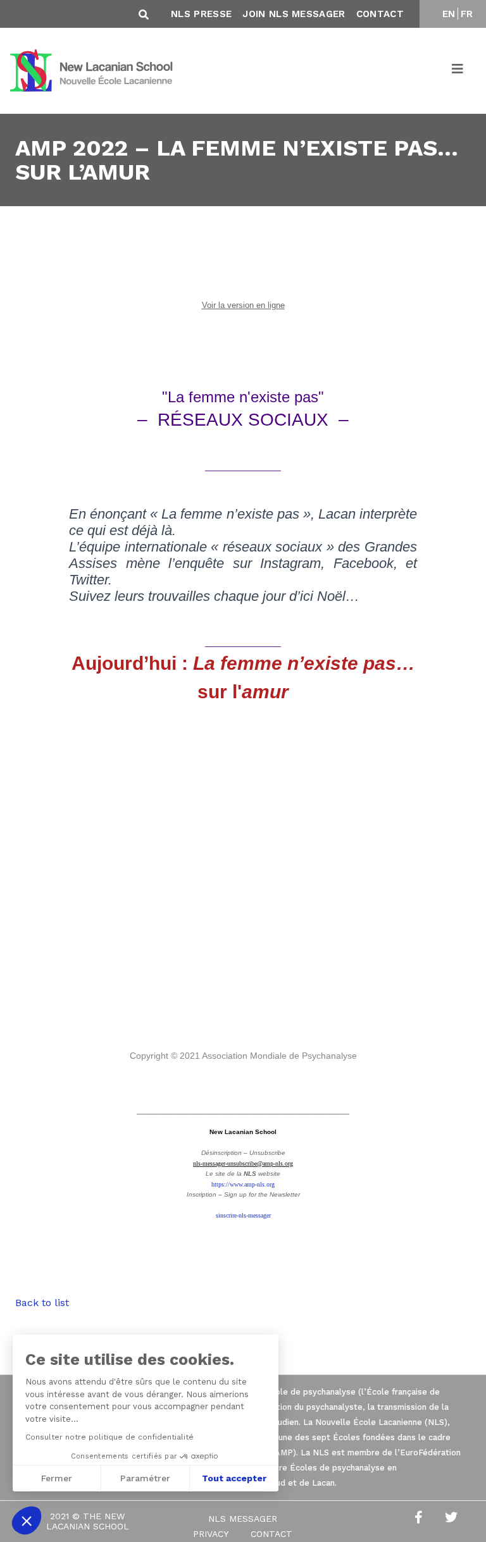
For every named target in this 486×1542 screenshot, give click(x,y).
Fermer (56, 1478)
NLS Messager (242, 1519)
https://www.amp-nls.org (243, 1184)
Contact (380, 14)
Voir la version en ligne (243, 305)
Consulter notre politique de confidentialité (109, 1437)
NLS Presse (201, 14)
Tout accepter (234, 1478)
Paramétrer (145, 1478)
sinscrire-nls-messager (243, 1215)
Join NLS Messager (293, 14)
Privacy (210, 1534)
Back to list (42, 1303)
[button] (26, 1520)
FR (467, 14)
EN (449, 14)
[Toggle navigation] (458, 70)
